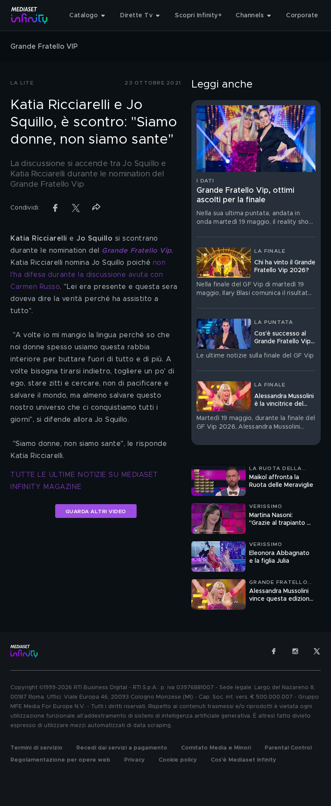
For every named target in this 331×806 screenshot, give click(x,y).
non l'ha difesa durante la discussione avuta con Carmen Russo (89, 274)
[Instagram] (295, 651)
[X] (317, 651)
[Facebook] (274, 651)
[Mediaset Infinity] (29, 15)
